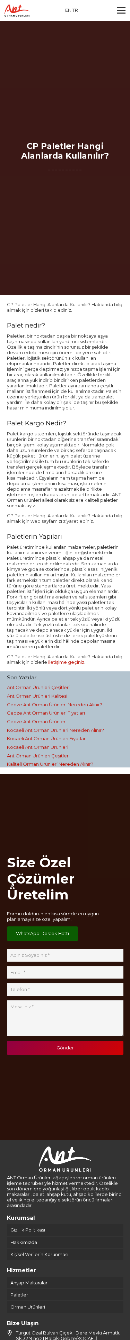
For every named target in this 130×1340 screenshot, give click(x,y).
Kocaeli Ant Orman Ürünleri (37, 747)
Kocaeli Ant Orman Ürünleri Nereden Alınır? (55, 730)
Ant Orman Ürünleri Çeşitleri (38, 687)
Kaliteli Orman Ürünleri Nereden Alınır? (50, 764)
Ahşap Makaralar (28, 1282)
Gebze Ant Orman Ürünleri (37, 721)
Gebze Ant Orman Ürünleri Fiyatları (46, 713)
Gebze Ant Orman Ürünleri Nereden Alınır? (54, 704)
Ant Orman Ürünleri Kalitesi (37, 696)
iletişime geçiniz (66, 662)
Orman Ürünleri (27, 1307)
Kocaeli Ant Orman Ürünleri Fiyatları (47, 738)
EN (68, 10)
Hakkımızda (23, 1242)
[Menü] (121, 10)
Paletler (19, 1294)
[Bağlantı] (17, 10)
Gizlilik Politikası (27, 1230)
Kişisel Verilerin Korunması (39, 1254)
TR (75, 10)
